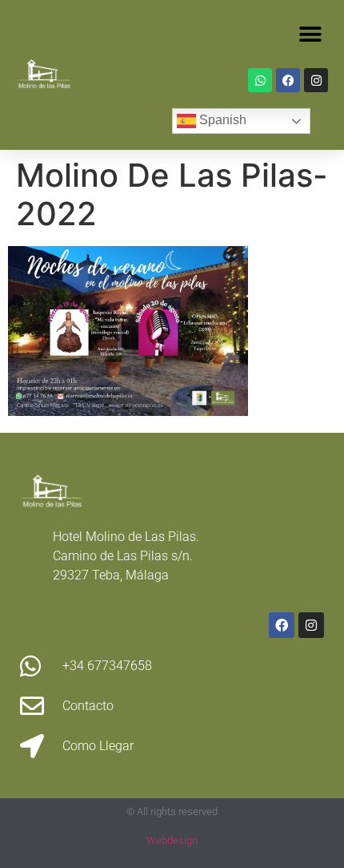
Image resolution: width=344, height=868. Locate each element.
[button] (310, 34)
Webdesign (172, 840)
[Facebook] (288, 80)
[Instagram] (316, 80)
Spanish (221, 120)
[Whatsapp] (260, 80)
